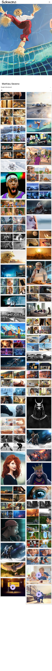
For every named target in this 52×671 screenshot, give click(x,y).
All (1, 90)
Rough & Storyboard (6, 87)
